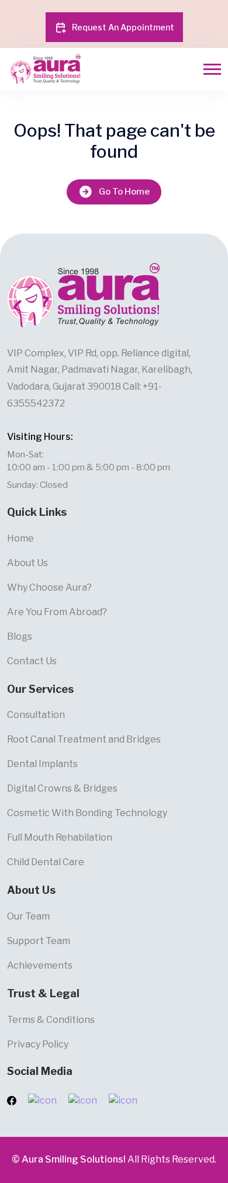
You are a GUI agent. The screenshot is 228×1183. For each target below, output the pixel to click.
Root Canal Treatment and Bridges (84, 739)
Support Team (38, 940)
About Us (27, 562)
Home (20, 538)
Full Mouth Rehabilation (59, 837)
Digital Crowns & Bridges (62, 788)
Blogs (19, 636)
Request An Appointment (123, 27)
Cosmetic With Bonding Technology (87, 812)
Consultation (36, 714)
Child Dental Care (45, 862)
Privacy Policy (37, 1044)
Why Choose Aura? (49, 587)
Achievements (39, 965)
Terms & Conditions (51, 1019)
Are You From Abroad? (57, 611)
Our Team (28, 916)
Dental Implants (42, 763)
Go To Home (124, 191)
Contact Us (32, 661)
